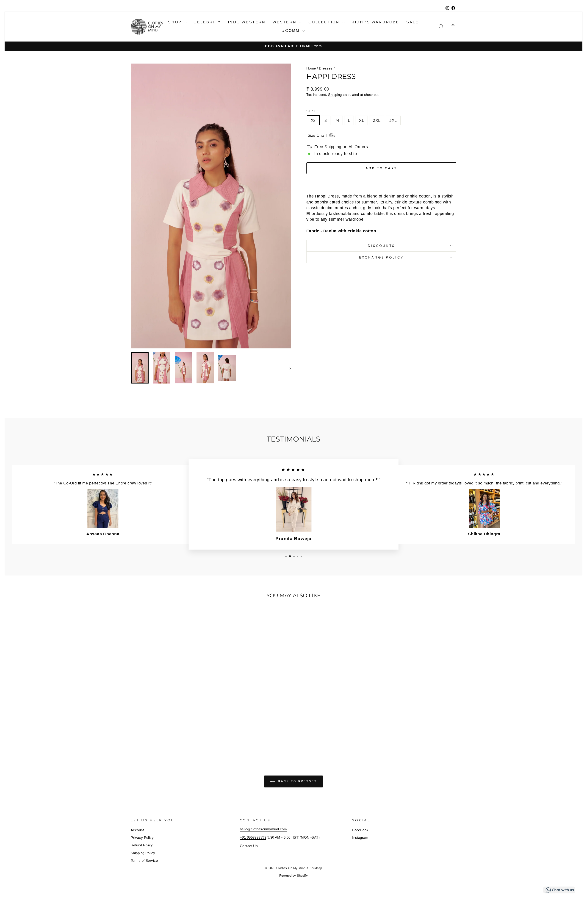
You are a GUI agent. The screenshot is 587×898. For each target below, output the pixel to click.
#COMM (291, 31)
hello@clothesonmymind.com (263, 829)
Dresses (325, 68)
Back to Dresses (297, 781)
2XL (376, 120)
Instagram (360, 838)
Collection (324, 22)
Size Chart (318, 135)
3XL (393, 120)
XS (313, 120)
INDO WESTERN (247, 22)
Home (311, 68)
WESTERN (285, 22)
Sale (412, 22)
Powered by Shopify (293, 875)
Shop (175, 22)
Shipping (335, 95)
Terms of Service (144, 860)
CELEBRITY (207, 22)
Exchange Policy (381, 257)
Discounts (381, 246)
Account (137, 830)
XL (361, 120)
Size (311, 111)
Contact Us (249, 846)
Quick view (169, 720)
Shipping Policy (143, 853)
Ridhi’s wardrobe (375, 22)
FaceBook (360, 830)
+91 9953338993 (253, 837)
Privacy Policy (142, 838)
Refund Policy (142, 845)
